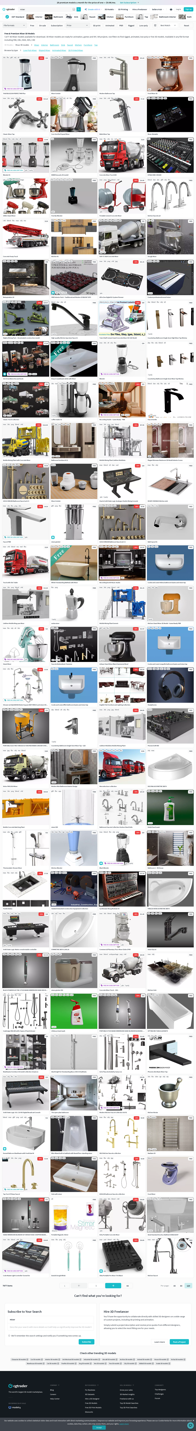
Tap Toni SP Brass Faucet (11, 1194)
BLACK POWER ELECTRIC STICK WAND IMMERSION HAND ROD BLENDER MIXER (29, 990)
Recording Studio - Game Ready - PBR (112, 420)
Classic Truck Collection (11, 420)
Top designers (160, 1389)
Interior (44, 45)
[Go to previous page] (79, 1285)
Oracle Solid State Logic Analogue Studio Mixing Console (118, 501)
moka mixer (55, 623)
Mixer (36, 45)
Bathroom (54, 45)
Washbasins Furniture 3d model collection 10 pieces (20, 1072)
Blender (102, 379)
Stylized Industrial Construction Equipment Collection (69, 909)
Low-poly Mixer (30, 50)
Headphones (152, 705)
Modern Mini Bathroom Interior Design (64, 786)
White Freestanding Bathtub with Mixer (64, 583)
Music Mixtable (153, 134)
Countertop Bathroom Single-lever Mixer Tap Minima (165, 379)
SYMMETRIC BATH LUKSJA (60, 949)
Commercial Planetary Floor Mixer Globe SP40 (115, 949)
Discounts (89, 1412)
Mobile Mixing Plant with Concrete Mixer (16, 460)
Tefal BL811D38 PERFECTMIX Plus (14, 93)
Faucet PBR (7, 542)
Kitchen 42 (55, 256)
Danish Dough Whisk (58, 1276)
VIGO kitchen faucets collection (110, 1153)
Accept (99, 1427)
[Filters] (155, 25)
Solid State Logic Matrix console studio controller (20, 949)
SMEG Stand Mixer (9, 216)
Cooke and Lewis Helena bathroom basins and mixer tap (167, 583)
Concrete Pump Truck (10, 256)
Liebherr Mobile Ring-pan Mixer (13, 623)
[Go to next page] (113, 1285)
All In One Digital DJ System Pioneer (111, 297)
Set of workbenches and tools (13, 379)
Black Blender (104, 868)
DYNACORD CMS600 (154, 175)
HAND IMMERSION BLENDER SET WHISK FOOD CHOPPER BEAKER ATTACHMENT (30, 1235)
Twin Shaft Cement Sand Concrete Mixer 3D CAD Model (118, 338)
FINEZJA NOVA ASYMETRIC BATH (159, 909)
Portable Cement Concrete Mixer (110, 216)
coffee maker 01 (56, 420)
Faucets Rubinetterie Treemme (61, 664)
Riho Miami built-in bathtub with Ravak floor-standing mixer (71, 1153)
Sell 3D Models (125, 1385)
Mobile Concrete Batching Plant (14, 827)
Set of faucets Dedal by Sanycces (110, 1072)
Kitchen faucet (153, 1276)
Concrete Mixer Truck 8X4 (108, 175)
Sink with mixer (56, 1194)
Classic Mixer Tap (9, 134)
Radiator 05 (151, 1153)
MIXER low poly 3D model (59, 175)
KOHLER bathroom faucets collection (112, 1194)
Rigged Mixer (44, 50)
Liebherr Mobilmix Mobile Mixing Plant (112, 746)
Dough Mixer (152, 256)
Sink (63, 45)
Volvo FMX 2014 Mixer (10, 786)
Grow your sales (126, 1390)
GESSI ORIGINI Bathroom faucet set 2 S (16, 501)
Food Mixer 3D (152, 93)
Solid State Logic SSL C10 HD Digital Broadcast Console (21, 1112)
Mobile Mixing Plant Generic (108, 623)
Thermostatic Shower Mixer (12, 868)
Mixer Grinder (56, 93)
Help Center (55, 1399)
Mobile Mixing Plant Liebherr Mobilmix (112, 460)
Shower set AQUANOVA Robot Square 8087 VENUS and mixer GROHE (26, 705)
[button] (74, 9)
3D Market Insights (127, 1394)
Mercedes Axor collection (108, 786)
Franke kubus (7, 909)
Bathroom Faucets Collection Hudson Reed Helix (116, 827)
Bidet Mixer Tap (104, 134)
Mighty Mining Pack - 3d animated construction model (21, 338)
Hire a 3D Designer (92, 1399)
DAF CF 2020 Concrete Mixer (108, 256)
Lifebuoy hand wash (58, 1031)
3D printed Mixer (75, 50)
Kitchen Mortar (153, 1112)
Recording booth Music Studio (109, 583)
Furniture (88, 45)
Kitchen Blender (56, 868)
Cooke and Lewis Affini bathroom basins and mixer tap (69, 705)
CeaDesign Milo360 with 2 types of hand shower (19, 1031)
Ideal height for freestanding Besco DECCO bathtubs (69, 1072)
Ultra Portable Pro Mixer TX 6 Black (111, 1276)
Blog (52, 1390)
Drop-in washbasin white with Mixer (63, 379)
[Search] (79, 9)
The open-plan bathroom (60, 1112)
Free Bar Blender (56, 216)
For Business (90, 1390)
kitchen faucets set (154, 216)
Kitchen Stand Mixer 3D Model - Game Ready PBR (164, 623)
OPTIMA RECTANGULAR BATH (158, 1031)
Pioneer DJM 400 (153, 746)
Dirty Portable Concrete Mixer (109, 1235)
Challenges (159, 1394)
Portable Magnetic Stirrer (59, 1235)
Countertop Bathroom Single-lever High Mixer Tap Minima (167, 338)
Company (53, 1385)
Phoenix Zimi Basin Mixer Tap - (158, 1072)
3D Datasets (90, 1394)
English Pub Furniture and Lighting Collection (114, 705)
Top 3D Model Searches (129, 1403)
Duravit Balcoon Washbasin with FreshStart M (18, 1153)
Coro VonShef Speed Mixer (60, 134)
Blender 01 (6, 175)
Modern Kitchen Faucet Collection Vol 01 (113, 1112)
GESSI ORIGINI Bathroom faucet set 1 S (112, 542)
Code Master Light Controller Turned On (16, 1276)
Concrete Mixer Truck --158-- (109, 990)
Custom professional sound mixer (159, 297)
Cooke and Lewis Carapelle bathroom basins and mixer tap (167, 664)
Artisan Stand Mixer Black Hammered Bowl (113, 664)
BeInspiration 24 (8, 297)
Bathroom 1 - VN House (155, 868)
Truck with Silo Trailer (10, 583)
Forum (157, 1398)
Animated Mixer (59, 50)
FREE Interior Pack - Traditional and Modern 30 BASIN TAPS (71, 297)
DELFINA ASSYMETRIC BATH (157, 786)
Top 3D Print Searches (128, 1407)
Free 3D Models (91, 1403)
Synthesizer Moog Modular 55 (109, 909)
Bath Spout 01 (152, 542)
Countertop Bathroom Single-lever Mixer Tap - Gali (68, 746)
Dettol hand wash (154, 827)
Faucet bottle (152, 420)
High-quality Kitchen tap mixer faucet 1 (64, 338)
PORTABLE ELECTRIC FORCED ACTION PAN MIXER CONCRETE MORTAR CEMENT (29, 746)
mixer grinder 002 (57, 990)
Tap (96, 45)
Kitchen (78, 45)
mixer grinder (55, 542)
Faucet (70, 45)
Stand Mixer (7, 664)
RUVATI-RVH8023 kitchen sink (158, 501)
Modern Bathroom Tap (107, 93)
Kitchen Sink (152, 990)
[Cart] (171, 9)
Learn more (124, 1424)
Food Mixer (151, 1194)
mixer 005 (54, 827)
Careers (53, 1394)
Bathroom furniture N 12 (59, 460)
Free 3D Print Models (93, 1407)
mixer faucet (152, 949)
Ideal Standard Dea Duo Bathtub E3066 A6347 (163, 1235)
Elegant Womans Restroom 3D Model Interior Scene (165, 460)
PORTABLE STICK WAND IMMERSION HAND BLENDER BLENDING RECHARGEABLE (126, 1031)
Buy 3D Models (90, 1385)
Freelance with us (127, 1399)
